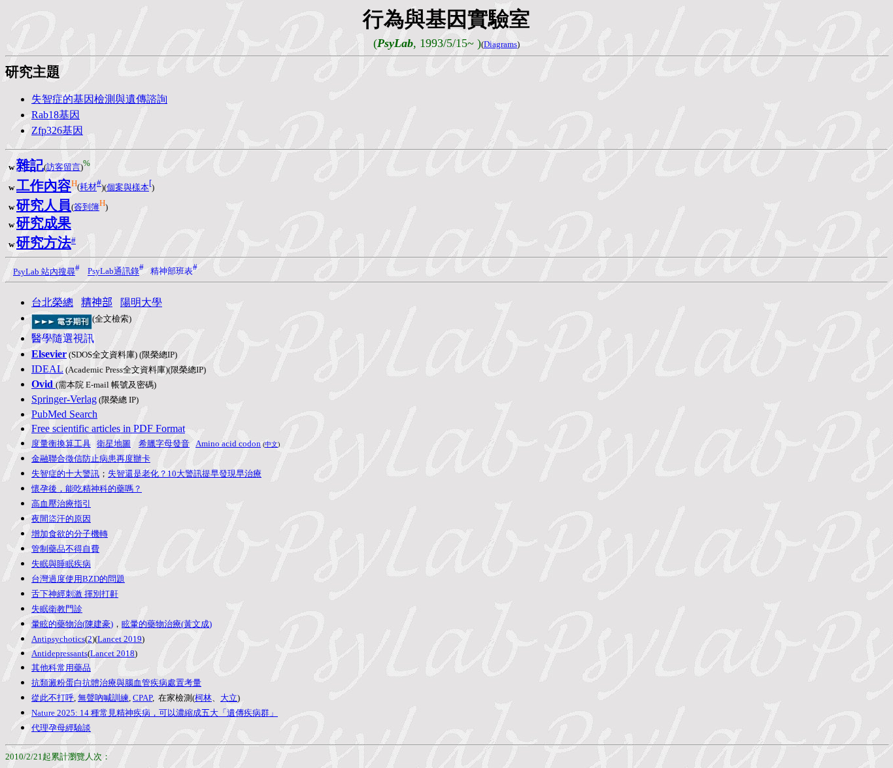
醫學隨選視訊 (62, 338)
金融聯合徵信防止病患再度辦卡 (90, 458)
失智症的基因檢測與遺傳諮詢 (99, 99)
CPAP (142, 698)
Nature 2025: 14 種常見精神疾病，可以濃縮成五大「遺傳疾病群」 (154, 713)
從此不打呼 (52, 698)
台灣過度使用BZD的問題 (78, 579)
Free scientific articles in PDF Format (108, 428)
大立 (228, 698)
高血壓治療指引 (61, 504)
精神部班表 (171, 271)
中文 (271, 444)
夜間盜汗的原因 (61, 519)
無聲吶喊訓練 (103, 698)
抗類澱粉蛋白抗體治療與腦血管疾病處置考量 (116, 683)
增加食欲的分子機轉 (69, 534)
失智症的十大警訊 (65, 473)
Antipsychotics (58, 639)
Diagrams (500, 44)
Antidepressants (59, 653)
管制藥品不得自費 (65, 549)
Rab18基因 (55, 114)
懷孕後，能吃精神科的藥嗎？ (86, 488)
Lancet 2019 (119, 639)
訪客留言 (63, 167)
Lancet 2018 (112, 653)
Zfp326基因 (57, 130)
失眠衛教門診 (56, 609)
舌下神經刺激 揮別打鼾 (74, 594)
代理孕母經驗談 (61, 728)
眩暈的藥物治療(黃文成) (167, 624)
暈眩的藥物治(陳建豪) (72, 624)
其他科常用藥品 (61, 668)
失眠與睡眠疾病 (61, 564)
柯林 (203, 698)
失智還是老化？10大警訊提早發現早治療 (184, 473)
